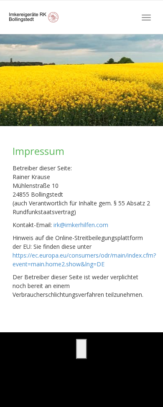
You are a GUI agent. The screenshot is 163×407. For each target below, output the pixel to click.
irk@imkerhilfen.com (80, 225)
